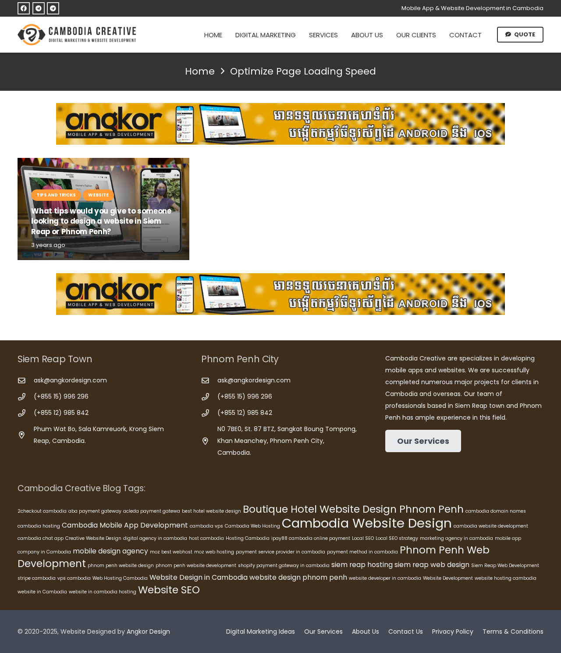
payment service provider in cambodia (280, 552)
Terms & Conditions (513, 631)
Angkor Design (148, 631)
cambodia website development (491, 526)
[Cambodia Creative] (78, 35)
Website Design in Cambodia (198, 577)
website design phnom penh (298, 577)
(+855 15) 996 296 (61, 396)
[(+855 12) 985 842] (26, 413)
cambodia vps (206, 526)
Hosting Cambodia (248, 538)
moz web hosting (214, 552)
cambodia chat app (41, 538)
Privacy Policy (452, 631)
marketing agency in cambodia (456, 538)
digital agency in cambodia (155, 538)
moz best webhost (171, 552)
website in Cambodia (42, 592)
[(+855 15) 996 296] (26, 397)
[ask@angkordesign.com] (26, 381)
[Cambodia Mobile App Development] (280, 124)
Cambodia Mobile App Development (125, 525)
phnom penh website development (196, 565)
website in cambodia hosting (102, 592)
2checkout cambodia (42, 511)
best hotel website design (211, 511)
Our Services (323, 631)
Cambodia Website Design (367, 523)
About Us (365, 631)
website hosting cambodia (505, 578)
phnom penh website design (121, 565)
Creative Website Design (93, 538)
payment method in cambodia (362, 552)
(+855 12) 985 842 (61, 412)
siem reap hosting (362, 564)
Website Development (448, 578)
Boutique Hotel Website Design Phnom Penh (353, 509)
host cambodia (206, 538)
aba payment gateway (94, 511)
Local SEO (363, 538)
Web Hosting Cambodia (120, 578)
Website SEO (169, 590)
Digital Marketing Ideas (260, 631)
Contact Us (405, 631)
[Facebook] (24, 8)
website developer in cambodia (385, 578)
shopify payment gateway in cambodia (284, 565)
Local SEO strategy (397, 538)
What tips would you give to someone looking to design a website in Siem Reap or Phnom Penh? (101, 221)
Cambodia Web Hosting (252, 526)
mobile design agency (110, 551)
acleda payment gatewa (151, 511)
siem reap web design (431, 564)
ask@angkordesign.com (70, 380)
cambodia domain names (495, 511)
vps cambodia (74, 578)
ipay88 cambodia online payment (310, 538)
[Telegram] (38, 8)
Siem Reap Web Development (505, 565)
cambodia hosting (39, 526)
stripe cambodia (37, 578)
